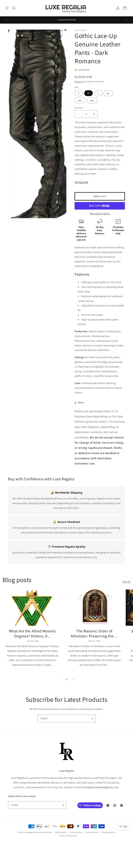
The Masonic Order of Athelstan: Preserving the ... (94, 633)
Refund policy (61, 832)
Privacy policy (76, 832)
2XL (80, 100)
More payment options (100, 213)
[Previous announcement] (6, 19)
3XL (92, 100)
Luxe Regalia (29, 832)
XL (108, 93)
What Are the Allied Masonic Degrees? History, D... (32, 633)
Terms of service (92, 832)
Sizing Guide (81, 182)
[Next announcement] (126, 19)
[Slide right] (73, 679)
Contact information (68, 835)
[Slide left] (59, 679)
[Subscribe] (92, 718)
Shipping (79, 81)
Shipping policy (108, 832)
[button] (6, 8)
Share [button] (81, 402)
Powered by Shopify (43, 832)
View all (126, 581)
